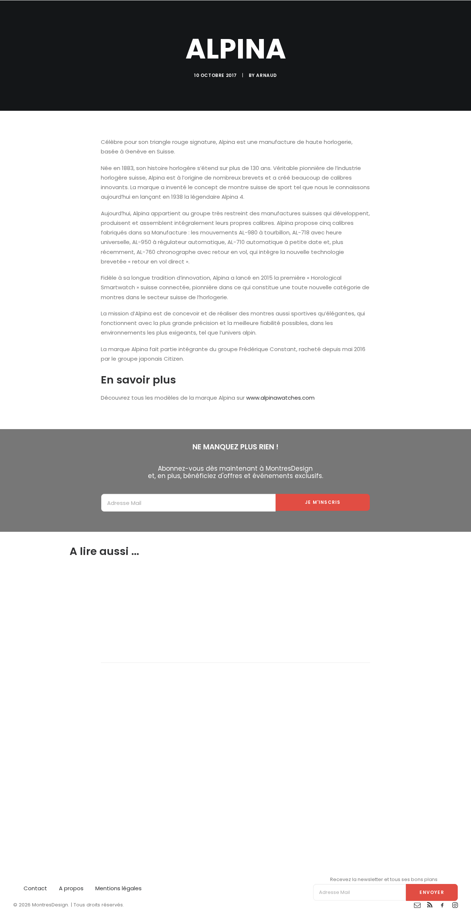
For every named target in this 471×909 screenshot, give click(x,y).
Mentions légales (118, 888)
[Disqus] (235, 755)
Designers (389, 13)
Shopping (350, 13)
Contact (35, 888)
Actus (278, 13)
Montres (311, 13)
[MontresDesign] (50, 13)
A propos (71, 888)
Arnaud (266, 75)
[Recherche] (454, 13)
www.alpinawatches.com (280, 398)
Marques (429, 13)
